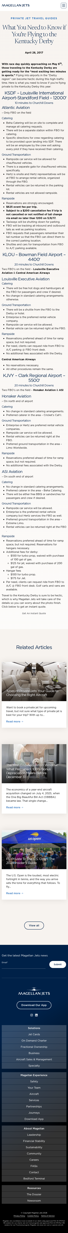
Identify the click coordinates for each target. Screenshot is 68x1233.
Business (34, 1053)
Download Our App (34, 1005)
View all (34, 925)
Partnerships (34, 1106)
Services (34, 1100)
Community (34, 1153)
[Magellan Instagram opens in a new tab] (31, 1015)
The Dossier (34, 1194)
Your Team (34, 1087)
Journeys (34, 1112)
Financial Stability (34, 1141)
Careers (34, 1160)
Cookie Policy (33, 1216)
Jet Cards (34, 1034)
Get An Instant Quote (34, 613)
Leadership (34, 1134)
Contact (34, 1172)
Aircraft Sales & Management (34, 1059)
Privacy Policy (19, 1216)
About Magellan (34, 1128)
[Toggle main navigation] (63, 5)
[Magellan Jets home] (34, 991)
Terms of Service (48, 1216)
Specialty (34, 1065)
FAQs (34, 1166)
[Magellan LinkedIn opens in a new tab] (36, 1015)
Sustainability (34, 1147)
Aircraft (34, 1094)
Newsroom (34, 1200)
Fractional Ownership (34, 1047)
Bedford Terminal (34, 1178)
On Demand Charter (34, 1040)
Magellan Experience (34, 1075)
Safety (34, 1081)
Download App (34, 1119)
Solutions (34, 1028)
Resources (34, 1188)
